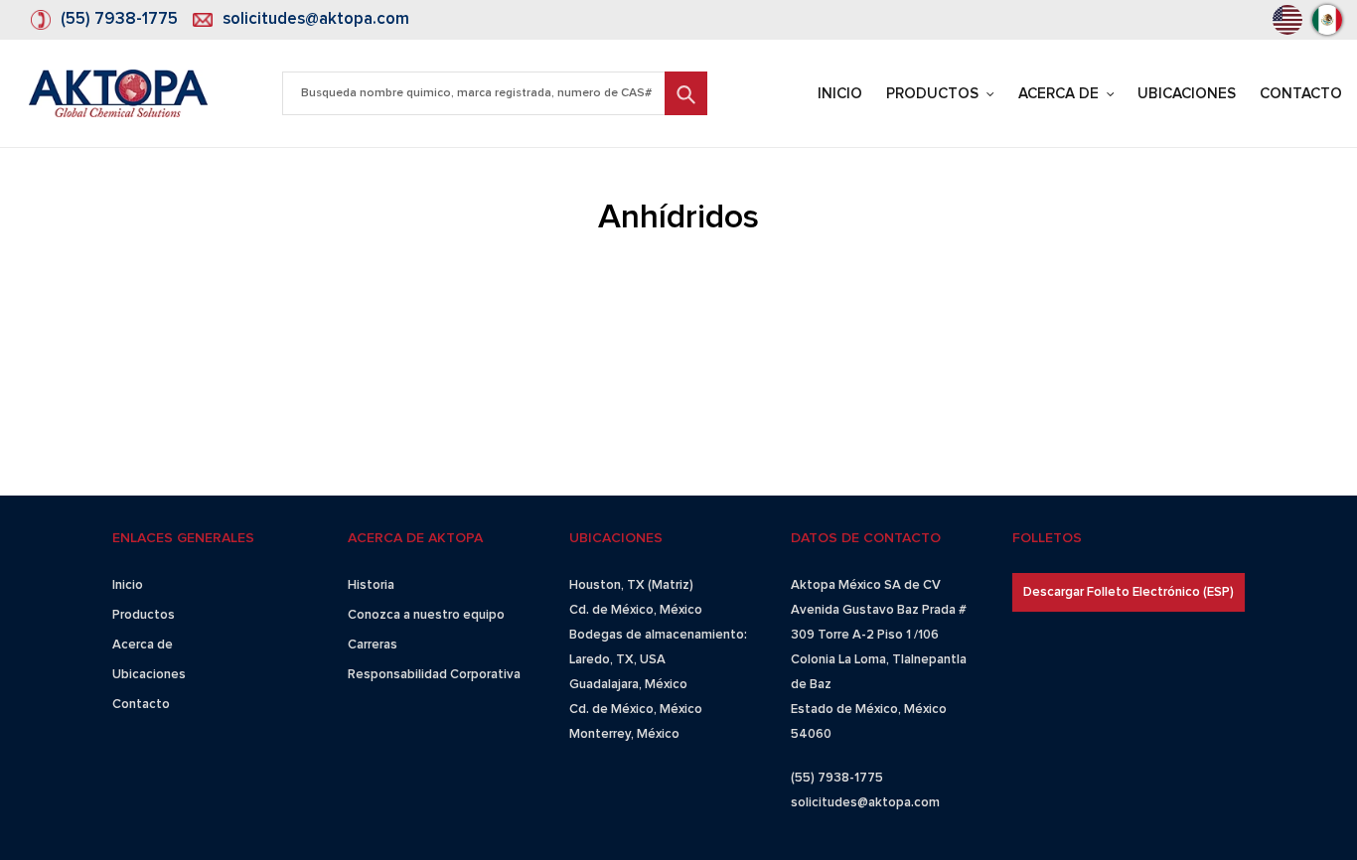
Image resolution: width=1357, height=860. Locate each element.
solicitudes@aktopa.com (316, 19)
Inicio (127, 585)
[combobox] (494, 93)
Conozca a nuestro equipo (426, 615)
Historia (371, 585)
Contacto (141, 704)
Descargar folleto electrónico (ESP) (1128, 592)
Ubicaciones (149, 674)
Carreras (372, 645)
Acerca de (142, 645)
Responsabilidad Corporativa (434, 674)
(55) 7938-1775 (119, 19)
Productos (143, 615)
